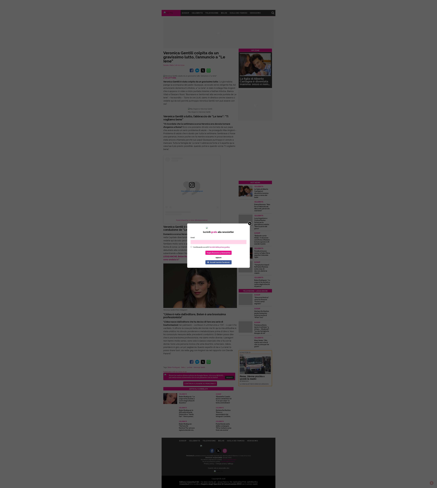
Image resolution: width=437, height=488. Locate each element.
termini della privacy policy (220, 247)
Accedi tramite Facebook (220, 262)
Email (193, 237)
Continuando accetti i (211, 247)
